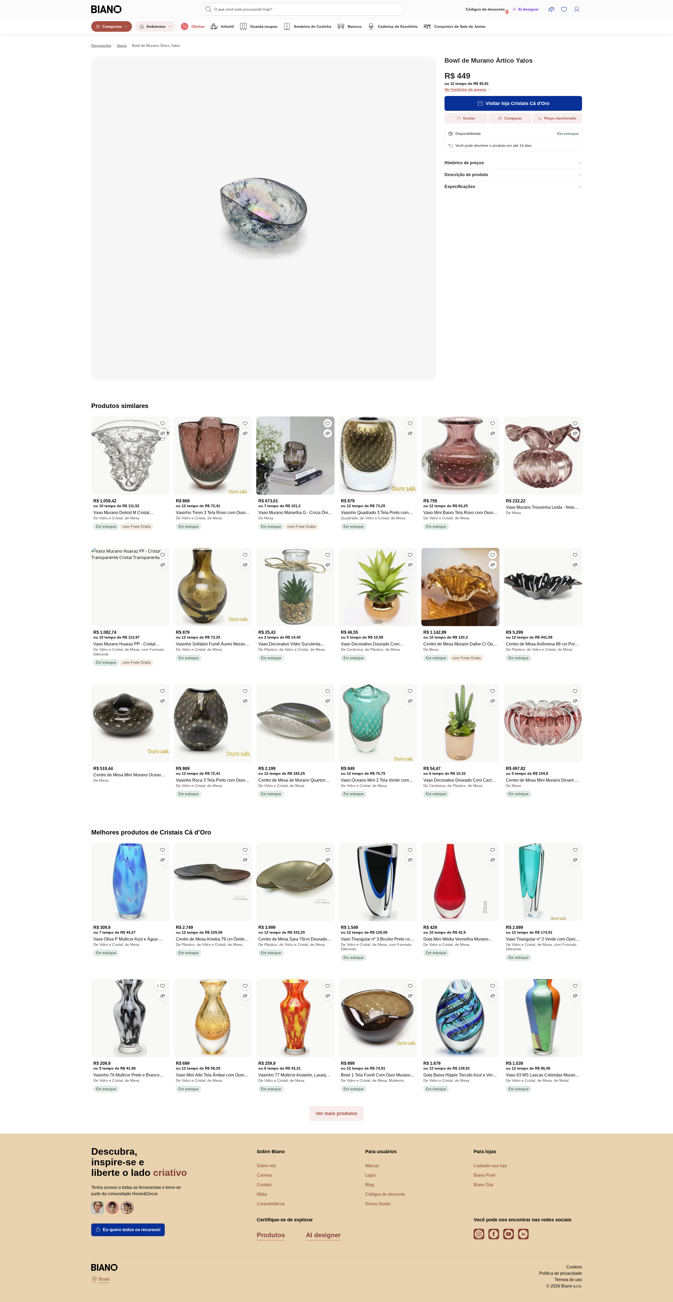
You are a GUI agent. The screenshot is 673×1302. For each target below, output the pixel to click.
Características (271, 1204)
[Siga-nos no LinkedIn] (523, 1234)
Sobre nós (266, 1165)
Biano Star (483, 1184)
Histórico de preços (464, 163)
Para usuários (381, 1151)
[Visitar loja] (264, 218)
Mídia (262, 1194)
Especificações (460, 186)
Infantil (227, 26)
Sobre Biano (271, 1151)
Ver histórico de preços (465, 89)
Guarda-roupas (263, 26)
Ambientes (156, 26)
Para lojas (485, 1151)
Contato (264, 1184)
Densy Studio (378, 1204)
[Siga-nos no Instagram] (479, 1234)
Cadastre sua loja (490, 1165)
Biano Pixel (484, 1175)
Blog (369, 1184)
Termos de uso (568, 1279)
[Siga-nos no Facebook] (493, 1234)
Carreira (264, 1175)
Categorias (112, 26)
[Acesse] (576, 9)
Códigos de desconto (487, 10)
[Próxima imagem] (330, 585)
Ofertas (198, 26)
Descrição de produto (466, 174)
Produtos (271, 1235)
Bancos (354, 26)
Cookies (574, 1267)
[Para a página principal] (117, 9)
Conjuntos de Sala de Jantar (460, 26)
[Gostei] (162, 423)
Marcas (372, 1165)
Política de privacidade (560, 1273)
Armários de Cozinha (312, 26)
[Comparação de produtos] (551, 9)
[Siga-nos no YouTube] (508, 1234)
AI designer (528, 9)
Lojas (370, 1175)
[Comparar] (162, 433)
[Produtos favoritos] (564, 9)
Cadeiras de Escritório (398, 26)
